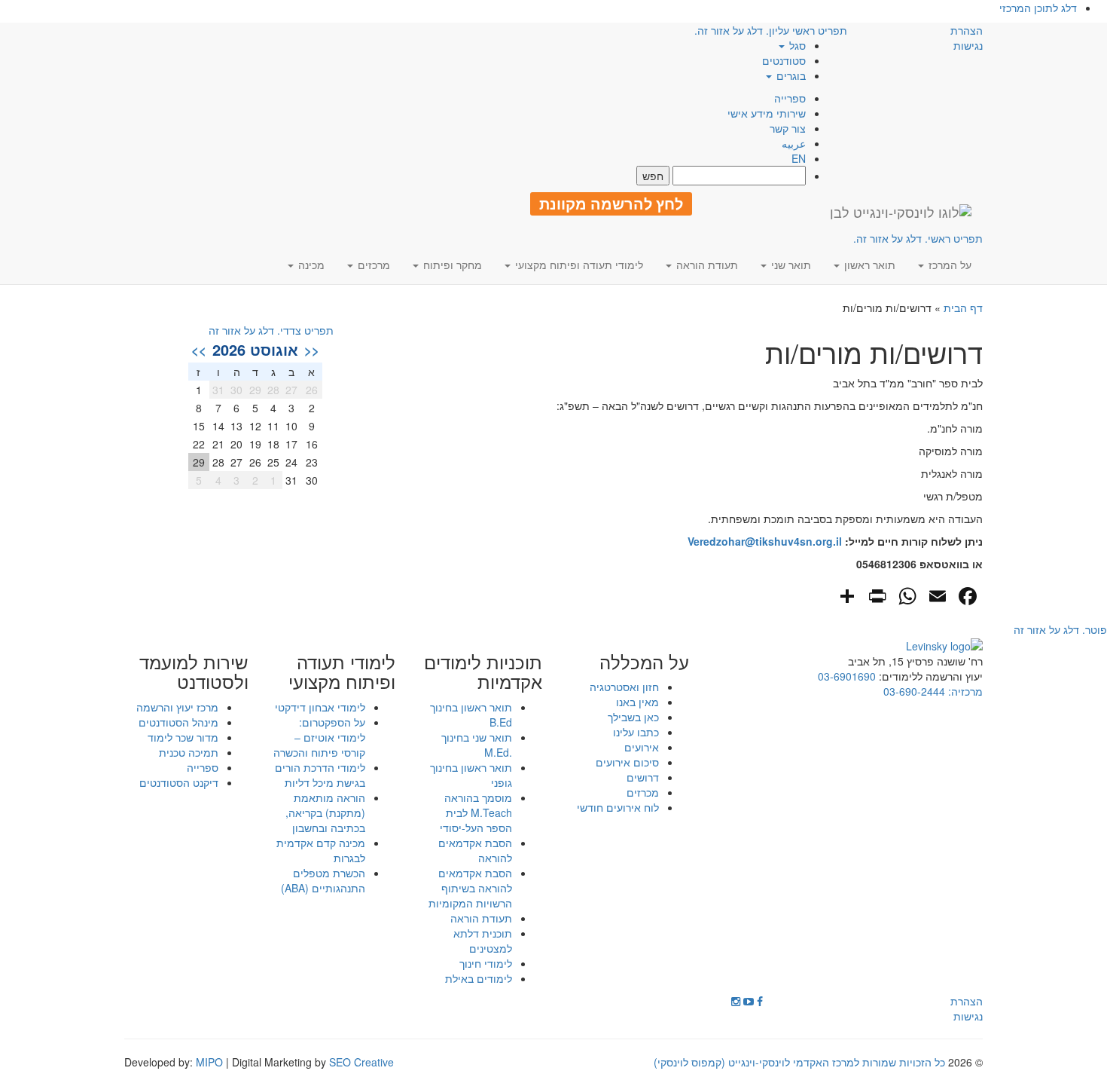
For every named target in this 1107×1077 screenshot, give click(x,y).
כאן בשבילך (633, 716)
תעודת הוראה (481, 918)
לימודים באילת (478, 978)
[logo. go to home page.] (901, 212)
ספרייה (790, 98)
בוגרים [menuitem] (789, 75)
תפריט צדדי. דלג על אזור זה (271, 330)
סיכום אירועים (627, 762)
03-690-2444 (914, 691)
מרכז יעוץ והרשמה (177, 706)
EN (798, 158)
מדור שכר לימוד (183, 737)
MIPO (209, 1061)
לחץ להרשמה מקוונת (611, 203)
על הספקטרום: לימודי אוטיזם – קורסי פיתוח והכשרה (319, 737)
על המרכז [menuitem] (948, 264)
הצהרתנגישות (966, 38)
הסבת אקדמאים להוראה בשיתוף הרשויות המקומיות (470, 887)
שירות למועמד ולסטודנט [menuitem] (194, 672)
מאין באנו (637, 701)
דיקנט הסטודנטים (178, 782)
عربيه (794, 143)
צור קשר (788, 128)
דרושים (643, 777)
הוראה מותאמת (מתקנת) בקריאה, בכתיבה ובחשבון (325, 812)
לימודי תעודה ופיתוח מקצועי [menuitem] (577, 264)
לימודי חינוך (485, 963)
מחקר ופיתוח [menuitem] (451, 264)
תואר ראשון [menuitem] (868, 264)
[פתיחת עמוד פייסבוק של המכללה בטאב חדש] (760, 1000)
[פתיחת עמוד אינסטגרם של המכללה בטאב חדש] (735, 1000)
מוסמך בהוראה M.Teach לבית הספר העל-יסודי (476, 812)
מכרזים (643, 792)
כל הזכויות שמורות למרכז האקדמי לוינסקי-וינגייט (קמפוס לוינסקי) (799, 1061)
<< (311, 350)
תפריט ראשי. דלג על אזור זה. (918, 238)
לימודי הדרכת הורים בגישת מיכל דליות (320, 775)
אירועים (641, 746)
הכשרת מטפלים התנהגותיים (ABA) (323, 880)
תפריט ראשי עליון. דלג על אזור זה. (770, 30)
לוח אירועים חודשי (618, 807)
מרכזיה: (964, 691)
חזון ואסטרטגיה (624, 686)
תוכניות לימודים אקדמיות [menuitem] (483, 672)
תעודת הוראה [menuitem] (705, 264)
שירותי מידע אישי (766, 113)
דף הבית (963, 307)
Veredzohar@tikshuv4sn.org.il (765, 541)
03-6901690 (847, 676)
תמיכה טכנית (188, 752)
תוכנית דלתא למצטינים (482, 941)
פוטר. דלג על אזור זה (1060, 629)
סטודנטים (784, 60)
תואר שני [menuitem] (789, 264)
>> (198, 350)
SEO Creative (361, 1061)
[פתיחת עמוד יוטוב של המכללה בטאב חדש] (748, 1000)
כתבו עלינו (636, 731)
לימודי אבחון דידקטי (320, 706)
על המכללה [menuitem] (644, 662)
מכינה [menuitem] (310, 264)
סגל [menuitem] (796, 45)
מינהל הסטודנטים (178, 722)
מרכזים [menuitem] (372, 264)
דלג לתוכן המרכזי (1038, 7)
